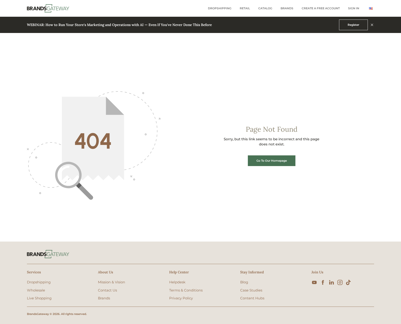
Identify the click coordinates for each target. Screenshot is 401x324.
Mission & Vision (111, 282)
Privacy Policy (181, 298)
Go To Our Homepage (271, 160)
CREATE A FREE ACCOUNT (321, 8)
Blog (244, 282)
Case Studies (251, 290)
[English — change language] (371, 8)
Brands (287, 8)
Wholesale (36, 290)
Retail (245, 8)
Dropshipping (219, 8)
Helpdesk (177, 282)
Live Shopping (39, 298)
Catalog (265, 8)
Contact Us (107, 290)
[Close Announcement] (372, 25)
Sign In (353, 8)
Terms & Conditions (186, 290)
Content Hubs (252, 298)
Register (353, 24)
